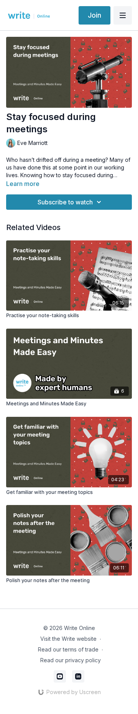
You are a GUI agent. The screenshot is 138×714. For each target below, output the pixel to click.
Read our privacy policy (70, 660)
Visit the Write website (68, 638)
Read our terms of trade (68, 649)
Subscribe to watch (65, 202)
